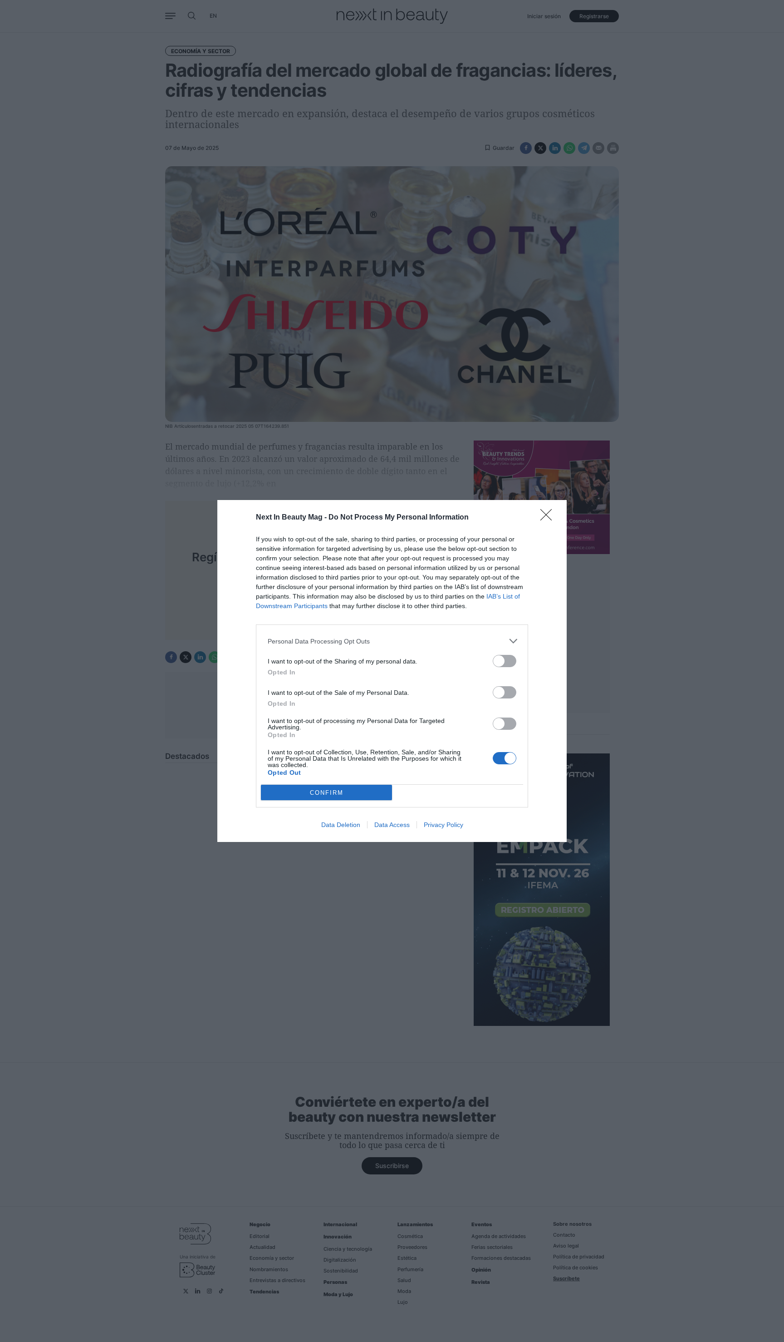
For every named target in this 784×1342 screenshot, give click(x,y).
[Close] (549, 517)
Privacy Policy (443, 824)
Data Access (392, 824)
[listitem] (392, 641)
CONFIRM (326, 792)
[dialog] (392, 671)
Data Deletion (340, 824)
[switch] (504, 661)
